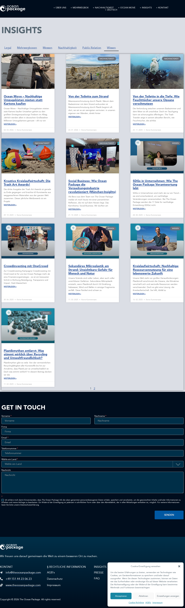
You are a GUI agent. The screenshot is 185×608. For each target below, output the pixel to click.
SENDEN (169, 514)
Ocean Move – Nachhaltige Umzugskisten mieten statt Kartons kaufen (23, 99)
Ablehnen (143, 596)
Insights (147, 8)
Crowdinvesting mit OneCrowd (26, 266)
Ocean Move (127, 8)
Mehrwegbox (80, 8)
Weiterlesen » (10, 124)
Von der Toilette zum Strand (88, 96)
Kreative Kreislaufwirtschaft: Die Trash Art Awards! (27, 182)
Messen (47, 47)
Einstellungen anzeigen (168, 596)
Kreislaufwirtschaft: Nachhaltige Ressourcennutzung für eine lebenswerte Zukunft (155, 269)
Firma (4, 427)
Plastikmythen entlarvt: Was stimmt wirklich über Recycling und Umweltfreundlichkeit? (25, 354)
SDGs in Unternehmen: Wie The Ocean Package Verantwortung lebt (155, 184)
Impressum (157, 602)
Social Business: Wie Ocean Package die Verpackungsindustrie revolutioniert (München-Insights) (92, 186)
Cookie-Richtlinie (136, 602)
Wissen (111, 47)
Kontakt (163, 8)
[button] (179, 566)
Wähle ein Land (9, 459)
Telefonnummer (9, 448)
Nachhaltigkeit (104, 8)
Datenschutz (54, 578)
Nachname (100, 416)
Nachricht (6, 470)
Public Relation (91, 47)
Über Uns (61, 8)
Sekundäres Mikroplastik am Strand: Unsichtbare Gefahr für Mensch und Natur (90, 269)
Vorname (6, 416)
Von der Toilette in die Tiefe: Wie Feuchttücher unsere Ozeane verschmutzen (156, 99)
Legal (7, 47)
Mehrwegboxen (27, 47)
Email (5, 438)
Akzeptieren (121, 596)
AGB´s (148, 602)
